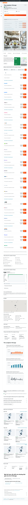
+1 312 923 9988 (6, 9)
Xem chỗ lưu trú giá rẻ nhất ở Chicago (22, 427)
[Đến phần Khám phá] (1, 10)
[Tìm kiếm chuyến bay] (1, 5)
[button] (27, 1)
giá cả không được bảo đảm (17, 490)
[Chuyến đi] (1, 13)
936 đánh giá (9, 7)
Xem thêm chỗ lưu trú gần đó (23, 411)
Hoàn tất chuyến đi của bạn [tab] (8, 478)
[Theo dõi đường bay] (1, 11)
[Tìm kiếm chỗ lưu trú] (1, 6)
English (20, 0)
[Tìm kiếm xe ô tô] (1, 8)
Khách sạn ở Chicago (6, 499)
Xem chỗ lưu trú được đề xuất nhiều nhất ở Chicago (22, 444)
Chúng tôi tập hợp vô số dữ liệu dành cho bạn (10, 493)
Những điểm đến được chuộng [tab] (16, 478)
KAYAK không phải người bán (8, 492)
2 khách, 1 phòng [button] (7, 13)
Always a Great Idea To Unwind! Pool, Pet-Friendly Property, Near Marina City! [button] (9, 454)
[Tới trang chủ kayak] (5, 2)
